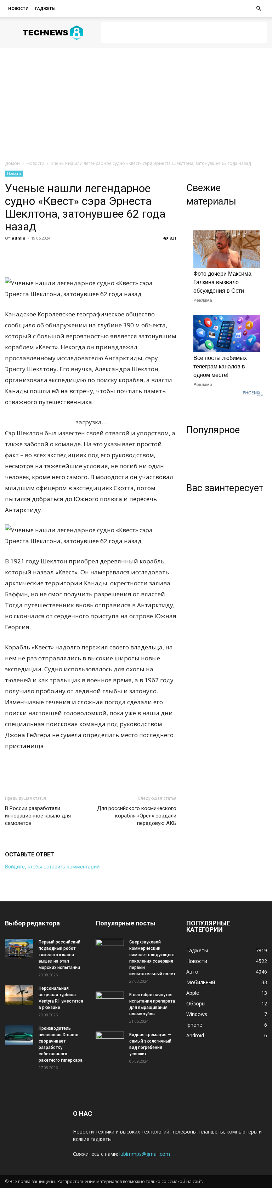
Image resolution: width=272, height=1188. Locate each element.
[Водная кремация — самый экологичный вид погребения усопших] (110, 1041)
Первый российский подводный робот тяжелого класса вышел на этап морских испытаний (59, 955)
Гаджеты (45, 8)
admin (19, 238)
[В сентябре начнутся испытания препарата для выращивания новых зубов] (110, 1001)
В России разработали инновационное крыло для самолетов (38, 815)
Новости (18, 8)
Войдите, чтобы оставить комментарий (52, 866)
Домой (12, 163)
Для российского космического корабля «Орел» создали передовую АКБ (136, 815)
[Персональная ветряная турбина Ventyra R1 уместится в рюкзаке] (19, 995)
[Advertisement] (184, 32)
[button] (258, 8)
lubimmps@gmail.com (144, 1153)
